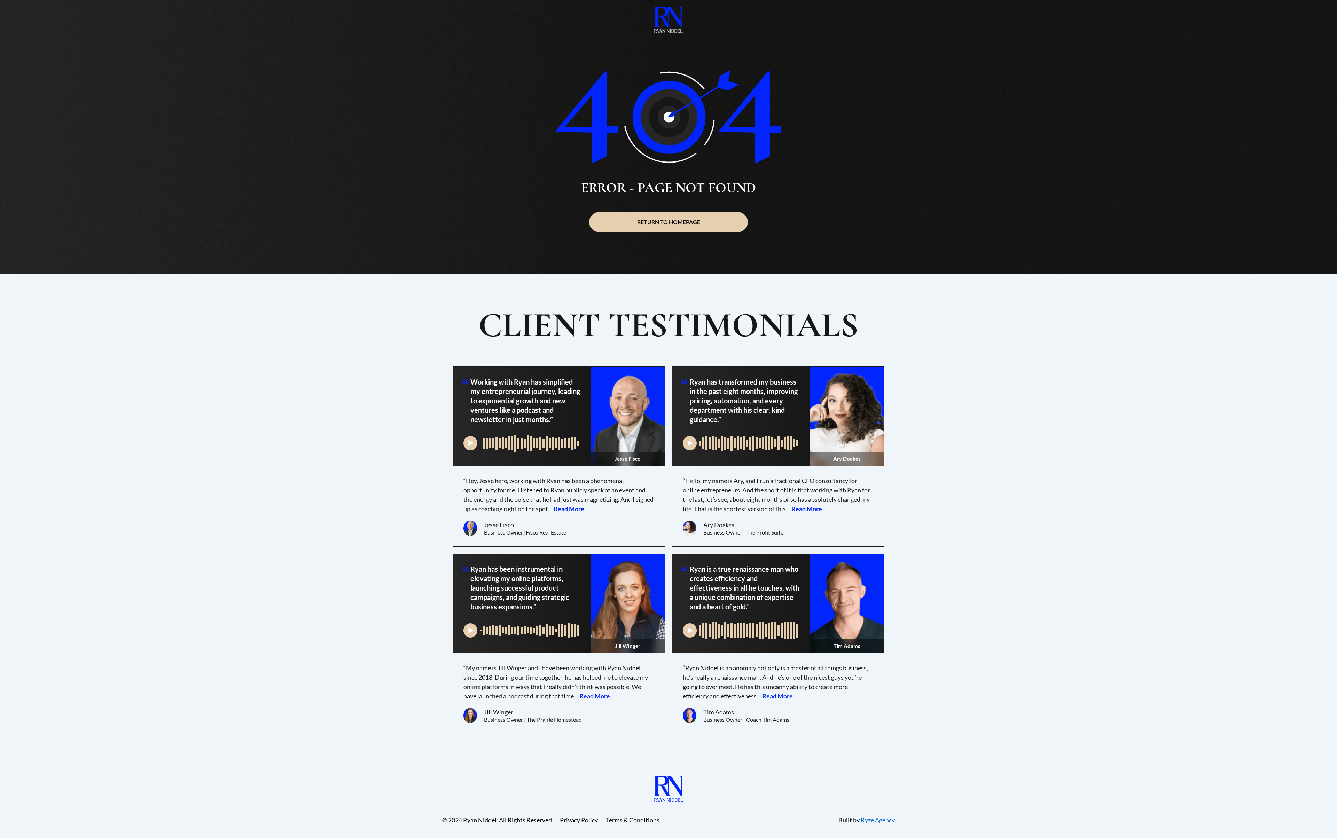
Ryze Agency (878, 820)
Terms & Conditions (632, 820)
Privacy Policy (579, 820)
